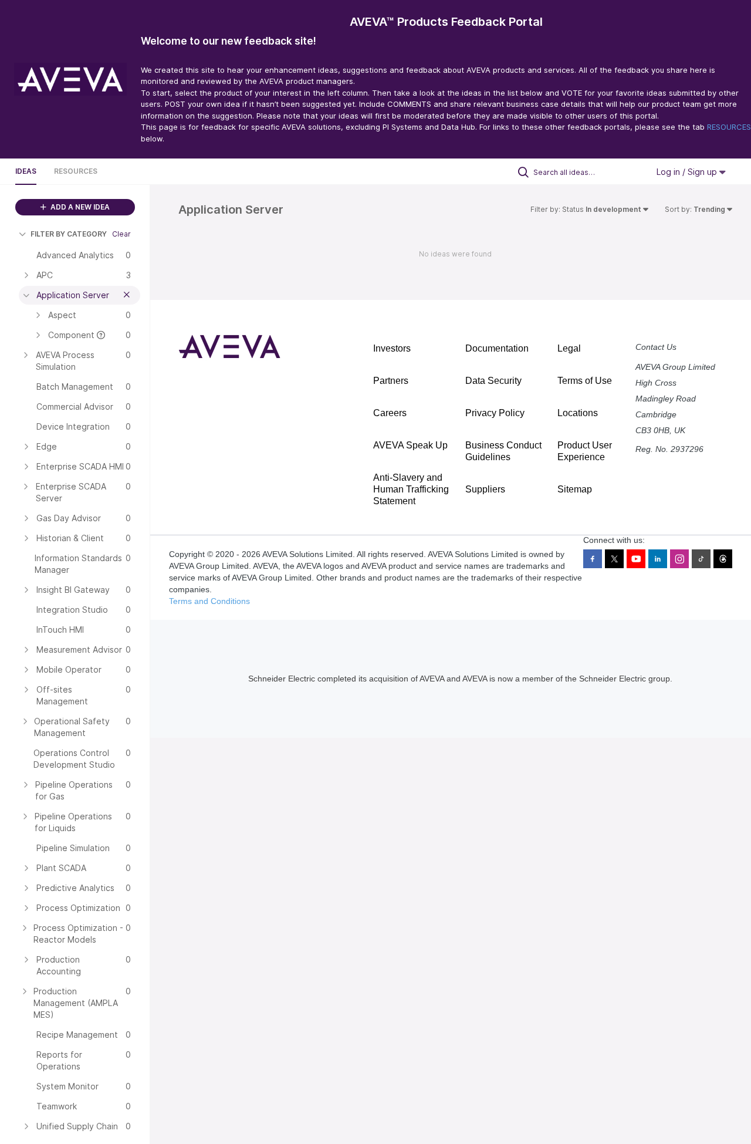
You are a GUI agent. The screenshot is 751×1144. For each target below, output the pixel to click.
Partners (390, 381)
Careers (390, 413)
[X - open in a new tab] (614, 558)
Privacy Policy (495, 413)
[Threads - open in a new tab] (722, 558)
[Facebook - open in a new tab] (592, 558)
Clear (121, 234)
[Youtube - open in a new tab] (636, 558)
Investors (392, 348)
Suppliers (485, 489)
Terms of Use (584, 381)
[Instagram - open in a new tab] (679, 558)
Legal (569, 348)
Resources (75, 171)
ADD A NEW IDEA (79, 207)
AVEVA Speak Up (410, 445)
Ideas (25, 171)
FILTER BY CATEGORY (69, 234)
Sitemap (574, 489)
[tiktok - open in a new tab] (701, 558)
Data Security (493, 381)
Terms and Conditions (209, 601)
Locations (577, 413)
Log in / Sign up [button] (688, 172)
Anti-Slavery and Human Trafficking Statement (411, 489)
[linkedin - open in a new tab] (657, 558)
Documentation (497, 348)
